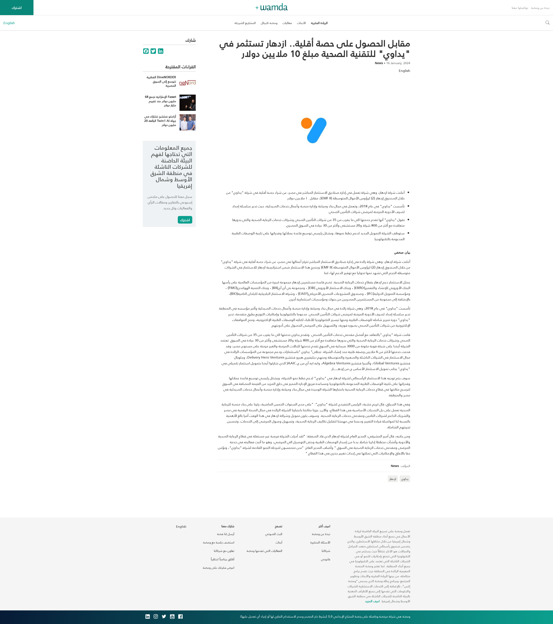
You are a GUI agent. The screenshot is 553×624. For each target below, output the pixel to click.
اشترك (17, 7)
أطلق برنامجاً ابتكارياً (222, 559)
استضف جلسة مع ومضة (218, 542)
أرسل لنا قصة (225, 534)
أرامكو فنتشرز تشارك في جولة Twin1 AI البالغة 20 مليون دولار (160, 120)
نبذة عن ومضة (540, 8)
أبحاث (279, 542)
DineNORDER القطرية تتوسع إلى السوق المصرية (161, 81)
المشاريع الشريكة (245, 23)
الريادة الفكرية (319, 23)
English (9, 23)
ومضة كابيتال (269, 23)
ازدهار (392, 479)
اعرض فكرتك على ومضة (218, 567)
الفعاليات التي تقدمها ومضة (264, 551)
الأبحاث (301, 23)
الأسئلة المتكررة (320, 542)
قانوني (325, 559)
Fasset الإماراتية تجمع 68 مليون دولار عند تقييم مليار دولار (160, 101)
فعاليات (287, 23)
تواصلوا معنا (520, 8)
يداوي (404, 479)
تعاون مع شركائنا (224, 551)
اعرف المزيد (372, 601)
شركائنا (326, 551)
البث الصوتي (273, 534)
